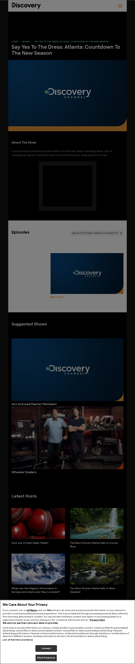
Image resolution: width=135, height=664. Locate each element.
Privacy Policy (97, 620)
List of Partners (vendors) (18, 640)
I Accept (46, 648)
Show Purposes (46, 658)
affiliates (32, 610)
